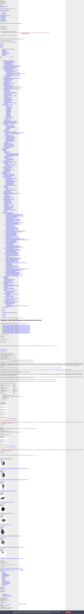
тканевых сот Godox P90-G (19, 381)
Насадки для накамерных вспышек (10, 131)
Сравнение (7, 10)
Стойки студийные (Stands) (8, 213)
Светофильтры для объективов (9, 181)
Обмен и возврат (5, 574)
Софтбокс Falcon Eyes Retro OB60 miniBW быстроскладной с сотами (11, 558)
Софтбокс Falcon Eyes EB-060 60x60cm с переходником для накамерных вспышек (14, 479)
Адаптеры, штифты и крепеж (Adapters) (10, 242)
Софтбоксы (6, 124)
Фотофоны (4, 150)
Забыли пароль (23, 603)
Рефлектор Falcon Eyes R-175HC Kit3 (6, 513)
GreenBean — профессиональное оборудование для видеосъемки (11, 568)
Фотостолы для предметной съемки (10, 164)
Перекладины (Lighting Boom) (9, 248)
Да (6, 431)
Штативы (5, 105)
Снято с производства (6, 581)
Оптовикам (4, 52)
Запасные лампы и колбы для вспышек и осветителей (11, 193)
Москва (3, 28)
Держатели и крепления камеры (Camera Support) (12, 272)
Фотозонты (6, 134)
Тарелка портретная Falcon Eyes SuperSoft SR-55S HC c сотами (10, 535)
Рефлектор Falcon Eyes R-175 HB (5, 524)
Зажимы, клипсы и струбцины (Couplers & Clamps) (12, 223)
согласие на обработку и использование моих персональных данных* (38, 32)
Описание (11, 360)
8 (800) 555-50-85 (3, 16)
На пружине (6, 152)
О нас (3, 585)
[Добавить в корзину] (1, 470)
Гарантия (3, 580)
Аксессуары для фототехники (7, 176)
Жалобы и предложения (6, 595)
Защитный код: (3, 417)
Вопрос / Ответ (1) (31, 360)
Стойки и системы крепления (9, 296)
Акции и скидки (5, 307)
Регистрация (4, 13)
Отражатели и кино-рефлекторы (9, 137)
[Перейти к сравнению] (1, 460)
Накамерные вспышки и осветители (8, 83)
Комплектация (21, 360)
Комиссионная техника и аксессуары (8, 282)
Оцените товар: (3, 403)
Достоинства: (2, 404)
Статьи (3, 579)
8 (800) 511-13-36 (3, 18)
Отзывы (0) (2, 336)
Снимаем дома (4, 276)
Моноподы (6, 118)
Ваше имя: (2, 412)
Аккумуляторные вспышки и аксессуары (11, 70)
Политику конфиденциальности (16, 32)
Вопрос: (1, 437)
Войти (3, 12)
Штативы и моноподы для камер (7, 104)
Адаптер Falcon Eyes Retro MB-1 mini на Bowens (8, 490)
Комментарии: (2, 409)
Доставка (3, 573)
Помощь (3, 577)
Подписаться (3, 566)
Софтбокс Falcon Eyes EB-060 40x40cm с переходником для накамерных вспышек (14, 468)
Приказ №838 (4, 54)
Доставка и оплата (5, 51)
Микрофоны (4, 149)
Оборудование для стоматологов (7, 173)
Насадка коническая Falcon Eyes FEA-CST (7, 502)
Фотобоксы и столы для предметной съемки (9, 161)
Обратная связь (4, 594)
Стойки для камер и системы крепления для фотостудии (11, 88)
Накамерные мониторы (6, 172)
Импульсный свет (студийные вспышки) (9, 67)
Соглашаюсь (68, 612)
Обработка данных (5, 583)
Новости (3, 578)
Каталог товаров (5, 49)
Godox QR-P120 (53, 367)
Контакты (4, 55)
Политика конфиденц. (6, 582)
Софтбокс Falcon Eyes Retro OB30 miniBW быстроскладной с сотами (11, 547)
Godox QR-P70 (58, 367)
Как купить (4, 576)
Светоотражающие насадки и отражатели (11, 294)
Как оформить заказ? (3, 350)
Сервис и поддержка (5, 53)
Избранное (3, 10)
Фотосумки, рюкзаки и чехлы (9, 187)
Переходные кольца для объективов (10, 178)
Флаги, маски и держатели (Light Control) (11, 236)
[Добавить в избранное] (0, 460)
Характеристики (16, 360)
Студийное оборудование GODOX (8, 199)
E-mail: (1, 414)
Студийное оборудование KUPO (7, 212)
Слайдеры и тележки (5, 148)
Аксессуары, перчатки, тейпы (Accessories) (11, 253)
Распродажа (4, 50)
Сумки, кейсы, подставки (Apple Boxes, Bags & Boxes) (13, 231)
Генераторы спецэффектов (6, 166)
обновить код (13, 418)
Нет (8, 431)
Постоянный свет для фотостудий (8, 60)
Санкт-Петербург (4, 27)
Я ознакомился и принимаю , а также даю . (26, 32)
